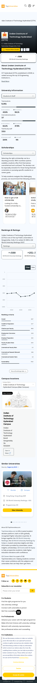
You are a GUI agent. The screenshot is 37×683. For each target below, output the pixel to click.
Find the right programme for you (13, 602)
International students (8, 115)
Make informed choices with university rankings (18, 623)
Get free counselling (8, 611)
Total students (5, 101)
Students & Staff (9, 96)
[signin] (29, 5)
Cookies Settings (18, 662)
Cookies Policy (23, 657)
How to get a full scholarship (11, 199)
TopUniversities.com (8, 531)
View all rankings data (17, 371)
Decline (18, 668)
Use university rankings (9, 605)
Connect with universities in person (14, 608)
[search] (25, 6)
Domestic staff (7, 137)
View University (17, 510)
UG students (6, 110)
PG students (18, 110)
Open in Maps (7, 452)
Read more (5, 81)
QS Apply (31, 548)
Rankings (6, 246)
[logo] (9, 6)
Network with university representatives (15, 626)
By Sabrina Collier (11, 214)
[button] (11, 522)
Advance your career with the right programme (18, 620)
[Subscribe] (32, 590)
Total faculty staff (6, 129)
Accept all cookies (18, 675)
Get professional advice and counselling (15, 629)
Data (33, 267)
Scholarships (7, 153)
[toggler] (33, 5)
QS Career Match (7, 556)
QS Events (21, 548)
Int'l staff (18, 137)
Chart (28, 267)
